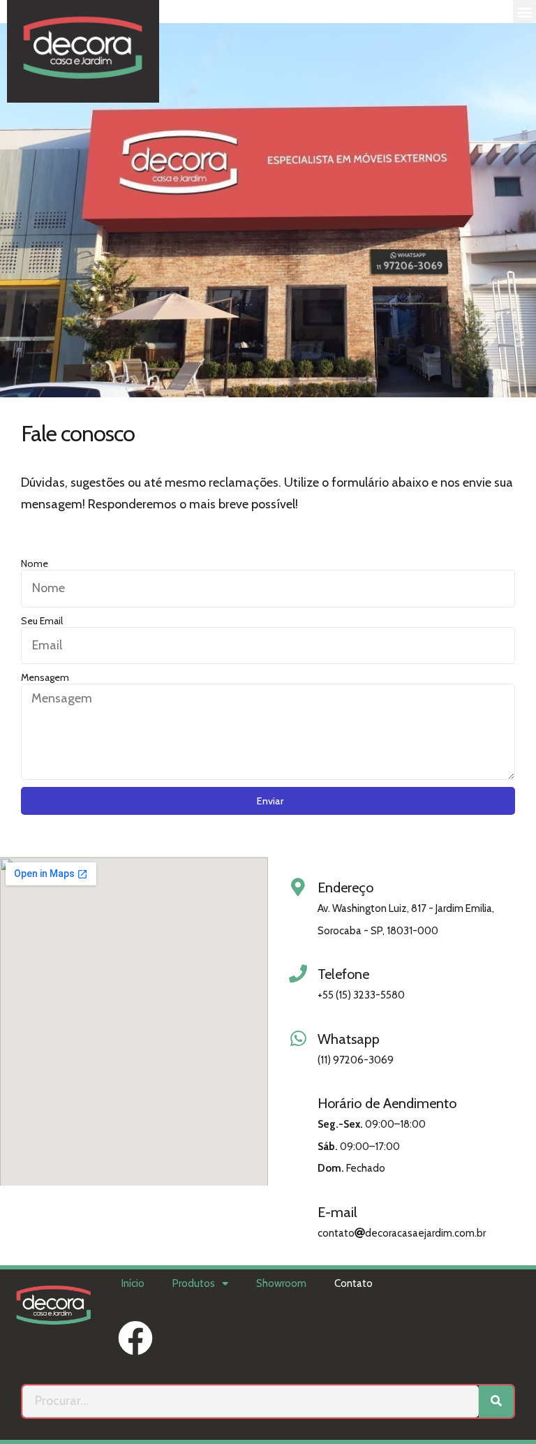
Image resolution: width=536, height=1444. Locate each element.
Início (132, 1283)
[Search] (496, 1401)
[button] (524, 11)
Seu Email (42, 620)
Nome (34, 563)
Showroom (281, 1283)
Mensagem (45, 677)
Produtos (193, 1283)
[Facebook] (135, 1337)
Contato (353, 1283)
